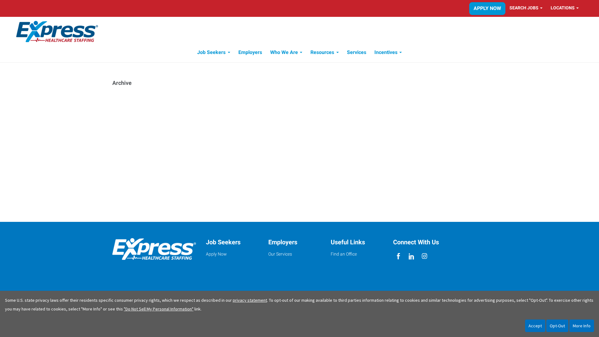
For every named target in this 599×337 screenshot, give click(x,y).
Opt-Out (557, 326)
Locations (563, 7)
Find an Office (344, 254)
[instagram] (425, 256)
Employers (250, 52)
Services (356, 52)
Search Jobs (523, 7)
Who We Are (284, 52)
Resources (322, 52)
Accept (535, 326)
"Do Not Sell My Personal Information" (158, 309)
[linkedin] (411, 256)
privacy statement (250, 300)
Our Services (280, 254)
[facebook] (398, 256)
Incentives (385, 52)
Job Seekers (211, 52)
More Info (582, 326)
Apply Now (487, 8)
